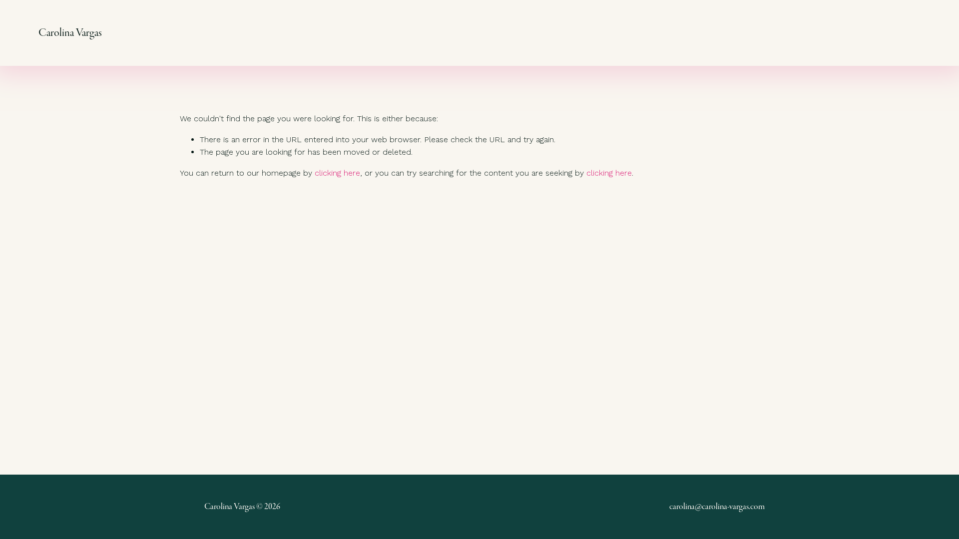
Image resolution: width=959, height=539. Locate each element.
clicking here (337, 173)
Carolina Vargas (70, 32)
